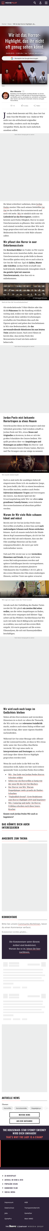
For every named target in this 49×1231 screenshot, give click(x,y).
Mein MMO (28, 1219)
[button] (24, 106)
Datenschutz (9, 1208)
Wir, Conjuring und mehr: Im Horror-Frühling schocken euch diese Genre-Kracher (24, 806)
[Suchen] (35, 3)
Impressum (9, 1202)
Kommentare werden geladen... (14, 932)
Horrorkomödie (21, 1108)
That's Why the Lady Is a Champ (24, 1137)
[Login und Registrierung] (40, 3)
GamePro (8, 1219)
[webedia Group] (24, 1226)
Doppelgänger (36, 1108)
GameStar (28, 1213)
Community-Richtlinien (29, 923)
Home (4, 24)
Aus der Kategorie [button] (24, 1121)
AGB (26, 1202)
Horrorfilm (7, 1108)
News (10, 24)
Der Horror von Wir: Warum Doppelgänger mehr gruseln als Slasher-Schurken (25, 790)
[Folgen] (23, 91)
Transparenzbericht (32, 1208)
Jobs (6, 1213)
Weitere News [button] (24, 1115)
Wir (19, 213)
